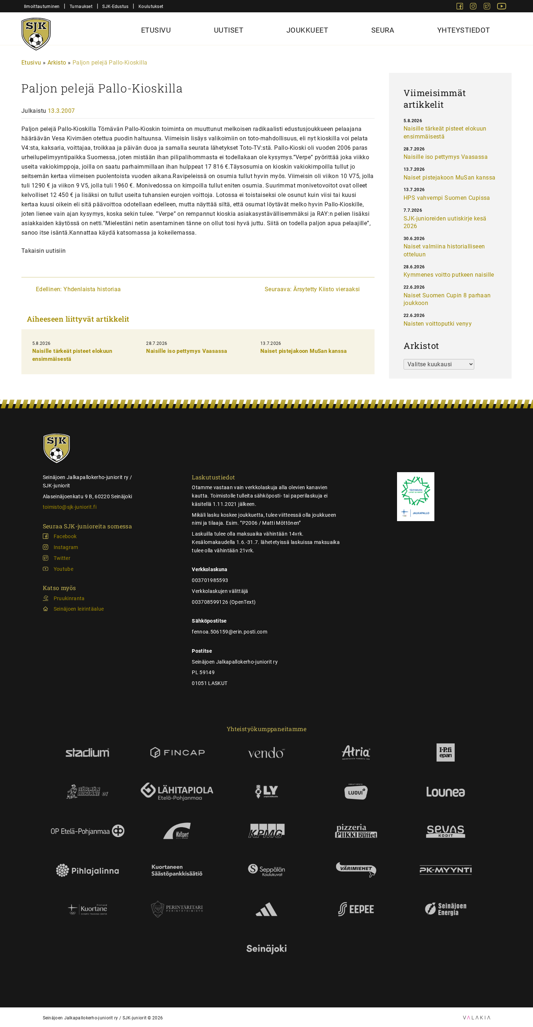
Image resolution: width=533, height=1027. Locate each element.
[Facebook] (460, 7)
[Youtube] (501, 7)
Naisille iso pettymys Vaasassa (186, 351)
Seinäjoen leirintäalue (79, 609)
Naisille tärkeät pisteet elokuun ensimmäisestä (445, 132)
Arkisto (56, 62)
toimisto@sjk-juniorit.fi (69, 507)
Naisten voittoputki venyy (438, 323)
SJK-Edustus (115, 6)
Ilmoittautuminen (42, 6)
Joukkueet (307, 30)
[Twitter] (488, 7)
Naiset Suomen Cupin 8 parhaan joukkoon (447, 299)
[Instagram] (474, 7)
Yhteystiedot (463, 30)
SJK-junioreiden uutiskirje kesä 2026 (445, 222)
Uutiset (229, 30)
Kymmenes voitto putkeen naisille (449, 274)
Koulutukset (151, 6)
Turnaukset (81, 6)
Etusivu (156, 30)
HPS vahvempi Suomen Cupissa (447, 197)
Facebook (65, 536)
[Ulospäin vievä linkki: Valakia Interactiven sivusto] (476, 1017)
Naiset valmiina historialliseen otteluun (444, 250)
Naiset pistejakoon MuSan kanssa (303, 351)
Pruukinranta (69, 598)
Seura (382, 30)
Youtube (63, 569)
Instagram (66, 547)
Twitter (62, 558)
